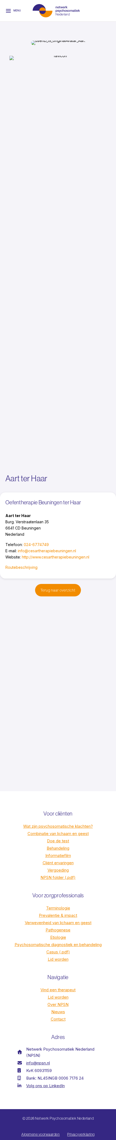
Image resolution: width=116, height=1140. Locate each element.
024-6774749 (36, 544)
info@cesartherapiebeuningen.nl (47, 550)
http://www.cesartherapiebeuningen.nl (55, 557)
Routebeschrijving (21, 567)
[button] (58, 590)
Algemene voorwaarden (40, 1134)
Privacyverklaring (81, 1134)
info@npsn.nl (38, 1063)
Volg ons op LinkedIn (45, 1085)
